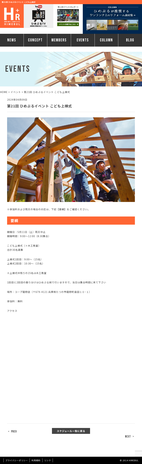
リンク (47, 460)
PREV (14, 431)
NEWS (11, 40)
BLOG (130, 40)
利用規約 (36, 460)
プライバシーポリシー (16, 460)
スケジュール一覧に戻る (71, 431)
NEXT (128, 436)
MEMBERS (59, 40)
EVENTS (83, 40)
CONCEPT (35, 40)
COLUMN (106, 40)
